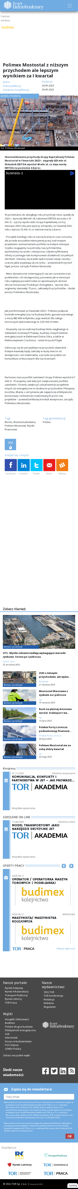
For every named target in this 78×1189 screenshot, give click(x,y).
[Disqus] (40, 558)
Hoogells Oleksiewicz (17, 1019)
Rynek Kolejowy (14, 988)
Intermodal (11, 1037)
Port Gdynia (12, 1045)
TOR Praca (11, 1002)
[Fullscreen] (70, 205)
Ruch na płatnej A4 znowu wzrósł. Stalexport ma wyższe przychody (55, 712)
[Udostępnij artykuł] (24, 467)
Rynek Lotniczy (13, 999)
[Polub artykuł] (11, 467)
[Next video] (20, 205)
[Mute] (31, 205)
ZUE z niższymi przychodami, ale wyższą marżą (54, 676)
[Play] (10, 205)
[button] (64, 871)
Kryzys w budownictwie (18, 1041)
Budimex (10, 1023)
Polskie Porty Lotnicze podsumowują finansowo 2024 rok (55, 730)
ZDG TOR (49, 992)
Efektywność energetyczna (20, 1030)
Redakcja (49, 999)
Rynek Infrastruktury (17, 991)
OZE (7, 1034)
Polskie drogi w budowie (19, 1026)
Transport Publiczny (16, 995)
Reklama (49, 1003)
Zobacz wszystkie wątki (16, 1055)
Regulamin (50, 1006)
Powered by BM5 (36, 1184)
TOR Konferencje (53, 995)
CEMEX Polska (13, 1048)
